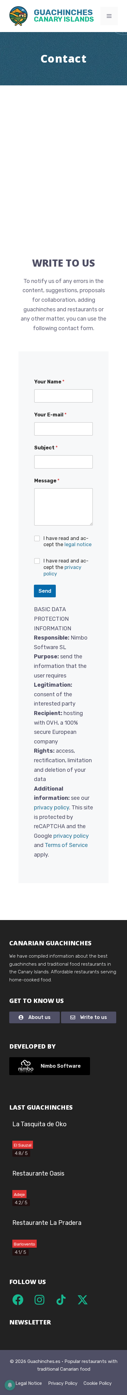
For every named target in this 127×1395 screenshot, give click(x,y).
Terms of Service (66, 845)
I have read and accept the (67, 541)
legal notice (78, 544)
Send (45, 591)
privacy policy (51, 807)
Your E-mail (50, 415)
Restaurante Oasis (38, 1173)
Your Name (49, 382)
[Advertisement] (63, 151)
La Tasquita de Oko (39, 1124)
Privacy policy (62, 1383)
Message (46, 481)
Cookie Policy (98, 1383)
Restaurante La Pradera (46, 1222)
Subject (46, 448)
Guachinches (64, 16)
